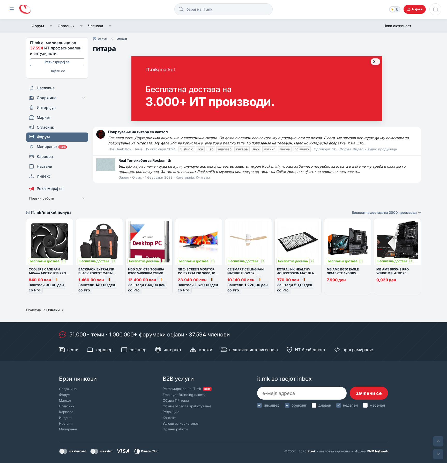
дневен (324, 405)
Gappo (123, 177)
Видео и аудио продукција (375, 149)
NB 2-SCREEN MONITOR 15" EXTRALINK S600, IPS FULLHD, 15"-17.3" (197, 273)
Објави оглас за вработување (187, 406)
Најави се (57, 71)
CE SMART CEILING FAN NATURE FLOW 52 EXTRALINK (245, 273)
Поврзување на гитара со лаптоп (138, 132)
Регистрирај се (57, 62)
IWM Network (377, 451)
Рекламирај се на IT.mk (186, 389)
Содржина (68, 389)
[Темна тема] (394, 9)
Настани (66, 423)
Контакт (169, 418)
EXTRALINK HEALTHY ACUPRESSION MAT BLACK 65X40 (297, 273)
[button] (51, 26)
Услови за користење (180, 423)
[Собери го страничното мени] (11, 9)
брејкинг (299, 405)
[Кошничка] (435, 9)
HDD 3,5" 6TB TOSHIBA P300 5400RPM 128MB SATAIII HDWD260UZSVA (147, 273)
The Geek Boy (119, 149)
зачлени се (369, 393)
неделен (350, 405)
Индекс (65, 418)
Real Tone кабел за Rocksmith (144, 160)
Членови (95, 26)
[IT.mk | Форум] (25, 9)
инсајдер (272, 405)
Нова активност (397, 26)
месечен (377, 405)
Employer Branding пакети (184, 395)
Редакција (171, 412)
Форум (38, 26)
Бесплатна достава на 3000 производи (385, 212)
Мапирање (68, 429)
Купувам (203, 177)
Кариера (66, 412)
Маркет (65, 400)
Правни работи (175, 429)
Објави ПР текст (176, 400)
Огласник (66, 26)
